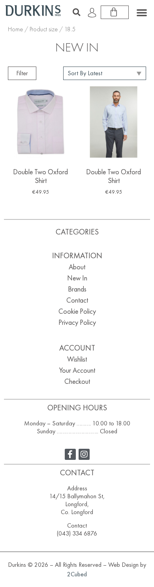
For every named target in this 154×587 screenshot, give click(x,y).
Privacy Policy (77, 322)
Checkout (77, 381)
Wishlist (77, 359)
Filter (22, 73)
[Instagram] (84, 454)
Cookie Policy (77, 311)
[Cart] (115, 12)
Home (15, 29)
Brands (77, 289)
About (77, 266)
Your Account (77, 370)
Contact (77, 300)
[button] (76, 12)
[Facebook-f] (70, 454)
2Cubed (77, 574)
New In (77, 277)
